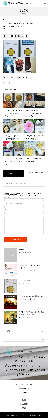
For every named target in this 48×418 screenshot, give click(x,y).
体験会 (24, 408)
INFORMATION (24, 388)
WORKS (24, 392)
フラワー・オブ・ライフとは (24, 384)
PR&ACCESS (24, 404)
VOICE (24, 396)
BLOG (24, 400)
